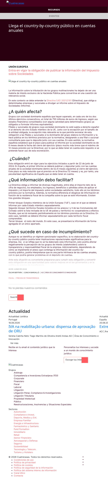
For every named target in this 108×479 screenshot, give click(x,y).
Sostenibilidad (21, 446)
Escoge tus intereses (76, 359)
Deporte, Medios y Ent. (25, 417)
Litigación (19, 390)
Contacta (18, 475)
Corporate (19, 378)
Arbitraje (18, 373)
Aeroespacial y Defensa (25, 441)
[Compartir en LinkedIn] (20, 38)
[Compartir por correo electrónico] (25, 38)
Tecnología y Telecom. (25, 449)
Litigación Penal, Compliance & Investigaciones (37, 393)
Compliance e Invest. (24, 415)
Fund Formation (21, 429)
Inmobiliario (19, 432)
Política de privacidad (25, 462)
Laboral (17, 387)
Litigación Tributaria (24, 396)
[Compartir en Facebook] (10, 38)
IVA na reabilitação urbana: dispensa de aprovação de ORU (52, 328)
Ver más (14, 343)
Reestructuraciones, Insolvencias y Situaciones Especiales (42, 404)
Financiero (19, 381)
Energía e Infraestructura (26, 423)
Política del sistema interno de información (35, 470)
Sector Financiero (22, 438)
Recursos (54, 9)
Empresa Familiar (22, 420)
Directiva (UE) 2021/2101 (59, 100)
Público (17, 401)
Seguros (18, 443)
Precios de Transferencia (27, 278)
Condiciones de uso (24, 460)
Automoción (20, 412)
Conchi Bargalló (31, 273)
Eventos (54, 16)
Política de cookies (23, 465)
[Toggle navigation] (3, 3)
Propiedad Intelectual (24, 399)
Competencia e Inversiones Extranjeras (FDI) (36, 375)
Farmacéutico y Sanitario (26, 426)
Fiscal (11, 278)
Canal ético (19, 473)
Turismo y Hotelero (23, 452)
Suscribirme (16, 297)
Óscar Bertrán (15, 273)
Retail (16, 435)
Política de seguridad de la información (33, 467)
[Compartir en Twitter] (15, 38)
